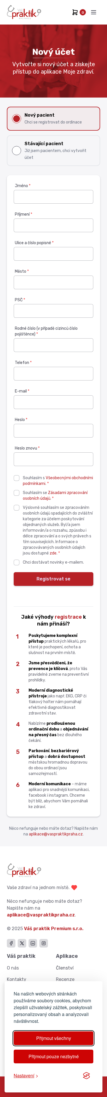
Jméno (23, 185)
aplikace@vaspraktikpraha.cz (56, 834)
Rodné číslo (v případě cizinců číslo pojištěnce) (46, 331)
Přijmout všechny (53, 1038)
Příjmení (23, 214)
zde (53, 553)
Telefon (23, 362)
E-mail (22, 391)
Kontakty (16, 979)
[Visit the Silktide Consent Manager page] (86, 1075)
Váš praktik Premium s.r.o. (53, 928)
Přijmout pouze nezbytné (54, 1056)
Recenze (65, 979)
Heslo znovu (27, 448)
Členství (65, 968)
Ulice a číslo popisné (34, 242)
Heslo (21, 419)
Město (22, 271)
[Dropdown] (93, 12)
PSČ (20, 299)
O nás (13, 968)
